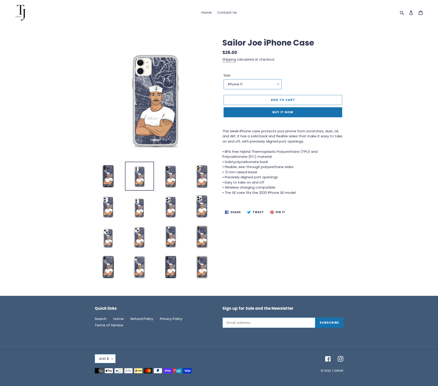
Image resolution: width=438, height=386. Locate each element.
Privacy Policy (171, 318)
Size (227, 75)
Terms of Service (109, 325)
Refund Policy (141, 318)
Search (101, 318)
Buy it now (282, 112)
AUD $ (104, 358)
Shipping (229, 59)
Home (118, 318)
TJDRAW (337, 371)
